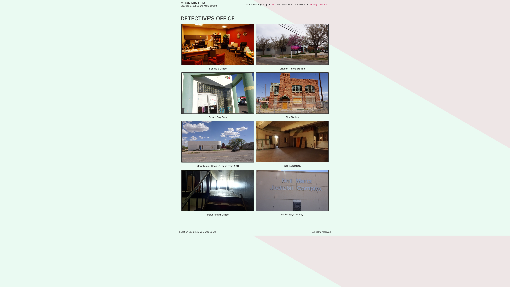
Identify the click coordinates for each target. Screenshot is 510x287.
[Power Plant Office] (217, 191)
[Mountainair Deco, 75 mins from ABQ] (217, 142)
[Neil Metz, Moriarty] (292, 191)
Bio (273, 4)
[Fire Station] (292, 93)
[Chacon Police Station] (292, 45)
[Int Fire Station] (292, 142)
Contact (323, 4)
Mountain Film (193, 3)
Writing (313, 4)
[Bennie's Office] (217, 45)
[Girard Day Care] (217, 93)
